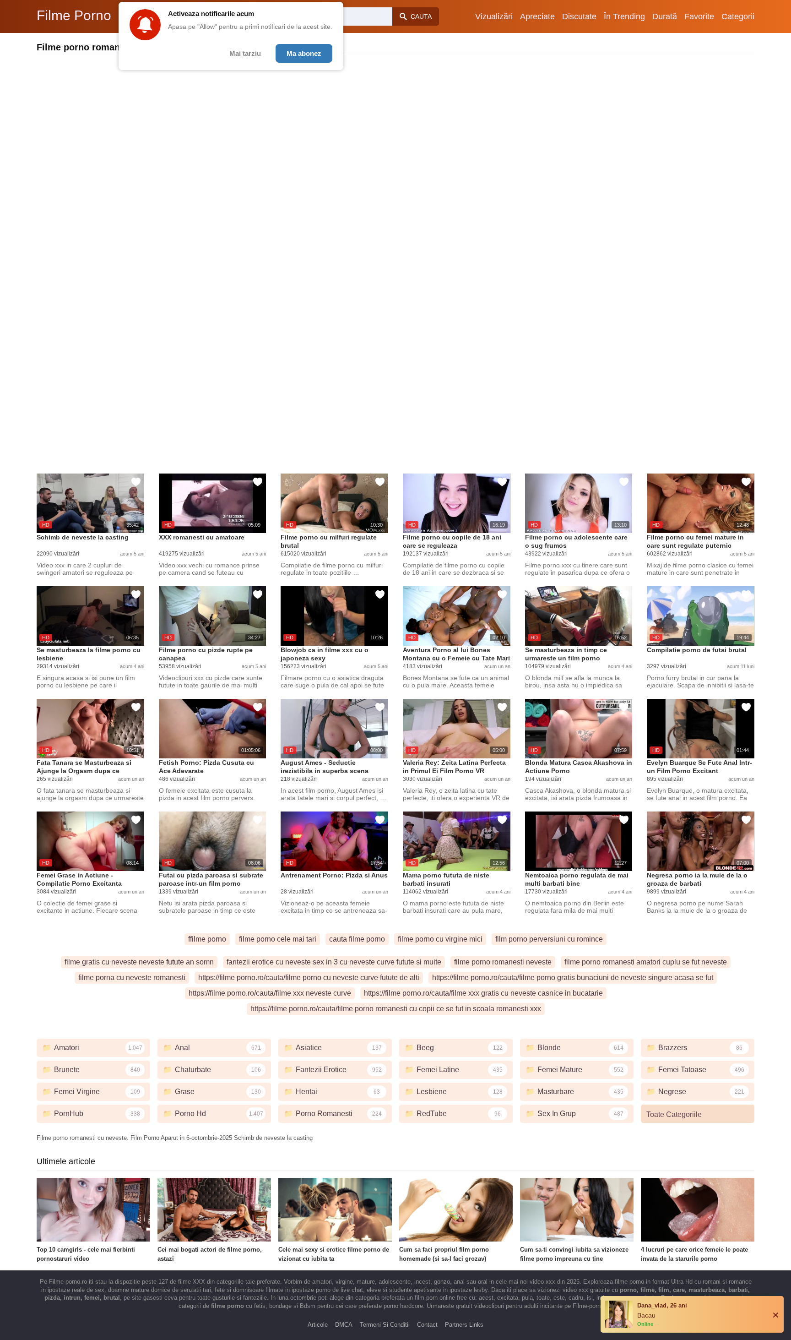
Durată (664, 16)
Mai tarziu (245, 53)
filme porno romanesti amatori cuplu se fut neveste (645, 962)
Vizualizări (494, 16)
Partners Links (464, 1324)
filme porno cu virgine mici (440, 939)
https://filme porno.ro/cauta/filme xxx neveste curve (270, 993)
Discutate (579, 16)
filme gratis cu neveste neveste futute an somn (139, 962)
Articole (318, 1324)
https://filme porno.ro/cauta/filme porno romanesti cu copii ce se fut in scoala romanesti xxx (395, 1009)
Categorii (737, 16)
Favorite (699, 16)
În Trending (624, 16)
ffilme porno (207, 939)
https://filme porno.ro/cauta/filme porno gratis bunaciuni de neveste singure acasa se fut (572, 977)
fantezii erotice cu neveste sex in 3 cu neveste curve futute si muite (334, 962)
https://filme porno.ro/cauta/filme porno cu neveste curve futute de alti (308, 977)
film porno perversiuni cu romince (549, 939)
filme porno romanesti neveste (503, 962)
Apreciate (537, 16)
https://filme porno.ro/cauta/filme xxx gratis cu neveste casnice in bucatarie (483, 993)
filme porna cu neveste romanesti (131, 977)
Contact (427, 1324)
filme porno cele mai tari (277, 939)
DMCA (343, 1324)
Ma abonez (304, 53)
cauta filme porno (357, 939)
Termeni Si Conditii (385, 1324)
